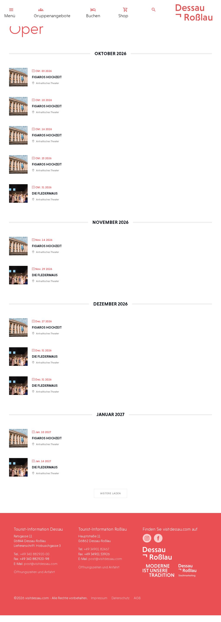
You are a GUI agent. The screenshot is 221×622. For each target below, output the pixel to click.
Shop (123, 15)
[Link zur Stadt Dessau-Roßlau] (157, 554)
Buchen (93, 15)
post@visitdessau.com (40, 564)
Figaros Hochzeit (47, 77)
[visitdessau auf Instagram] (147, 538)
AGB (137, 598)
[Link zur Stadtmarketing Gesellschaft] (187, 571)
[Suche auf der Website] (155, 9)
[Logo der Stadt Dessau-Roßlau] (194, 19)
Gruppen (52, 15)
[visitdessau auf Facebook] (158, 538)
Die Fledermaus (45, 193)
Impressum (99, 598)
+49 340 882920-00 (34, 554)
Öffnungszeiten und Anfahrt (34, 572)
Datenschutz (120, 598)
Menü (9, 15)
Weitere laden (110, 493)
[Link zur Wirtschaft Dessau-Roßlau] (158, 571)
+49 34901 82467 (96, 549)
